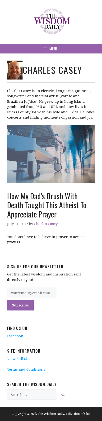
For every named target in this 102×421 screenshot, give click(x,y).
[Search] (63, 394)
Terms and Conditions (26, 369)
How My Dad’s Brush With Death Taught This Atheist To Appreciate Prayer (46, 205)
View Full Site (19, 358)
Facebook (15, 335)
